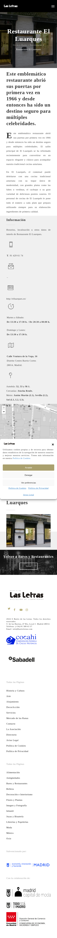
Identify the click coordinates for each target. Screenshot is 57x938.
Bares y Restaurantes (31, 45)
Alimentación (13, 772)
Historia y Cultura (15, 691)
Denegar (28, 475)
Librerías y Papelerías (17, 822)
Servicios (11, 713)
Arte (8, 696)
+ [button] (4, 407)
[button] (52, 444)
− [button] (4, 411)
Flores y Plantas (14, 800)
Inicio (16, 45)
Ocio (8, 838)
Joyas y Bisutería (15, 816)
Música (10, 833)
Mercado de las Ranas (17, 718)
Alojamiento (12, 702)
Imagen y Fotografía (16, 805)
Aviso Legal (28, 495)
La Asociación (13, 729)
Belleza (10, 789)
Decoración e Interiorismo (19, 794)
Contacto (10, 724)
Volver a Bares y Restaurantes (29, 556)
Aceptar (28, 467)
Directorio (11, 735)
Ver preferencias (28, 483)
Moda (9, 827)
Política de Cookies (21, 458)
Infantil (10, 811)
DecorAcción (13, 707)
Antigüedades (13, 778)
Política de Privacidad (38, 488)
